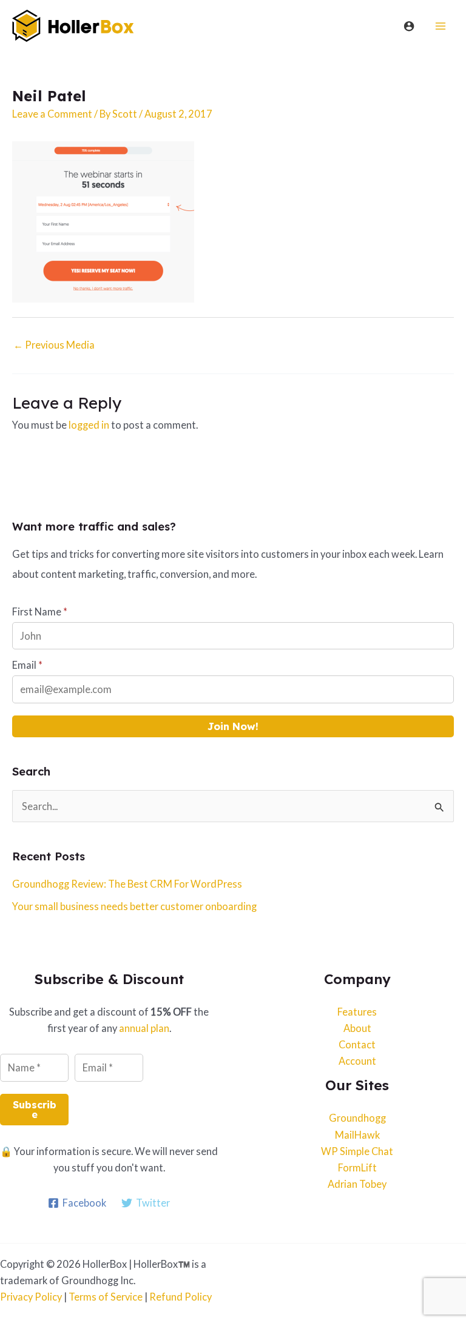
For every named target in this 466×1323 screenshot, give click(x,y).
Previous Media (54, 344)
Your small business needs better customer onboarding (134, 906)
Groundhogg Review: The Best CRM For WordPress (127, 883)
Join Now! (233, 726)
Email (27, 665)
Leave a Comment (52, 113)
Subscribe (34, 1109)
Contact (357, 1044)
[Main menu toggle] (440, 25)
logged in (89, 424)
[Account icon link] (409, 26)
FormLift (357, 1167)
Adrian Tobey (357, 1184)
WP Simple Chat (357, 1151)
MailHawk (357, 1134)
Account (357, 1061)
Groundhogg (357, 1118)
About (357, 1028)
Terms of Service (106, 1296)
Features (357, 1011)
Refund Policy (180, 1296)
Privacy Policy (31, 1296)
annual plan (144, 1028)
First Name (39, 611)
